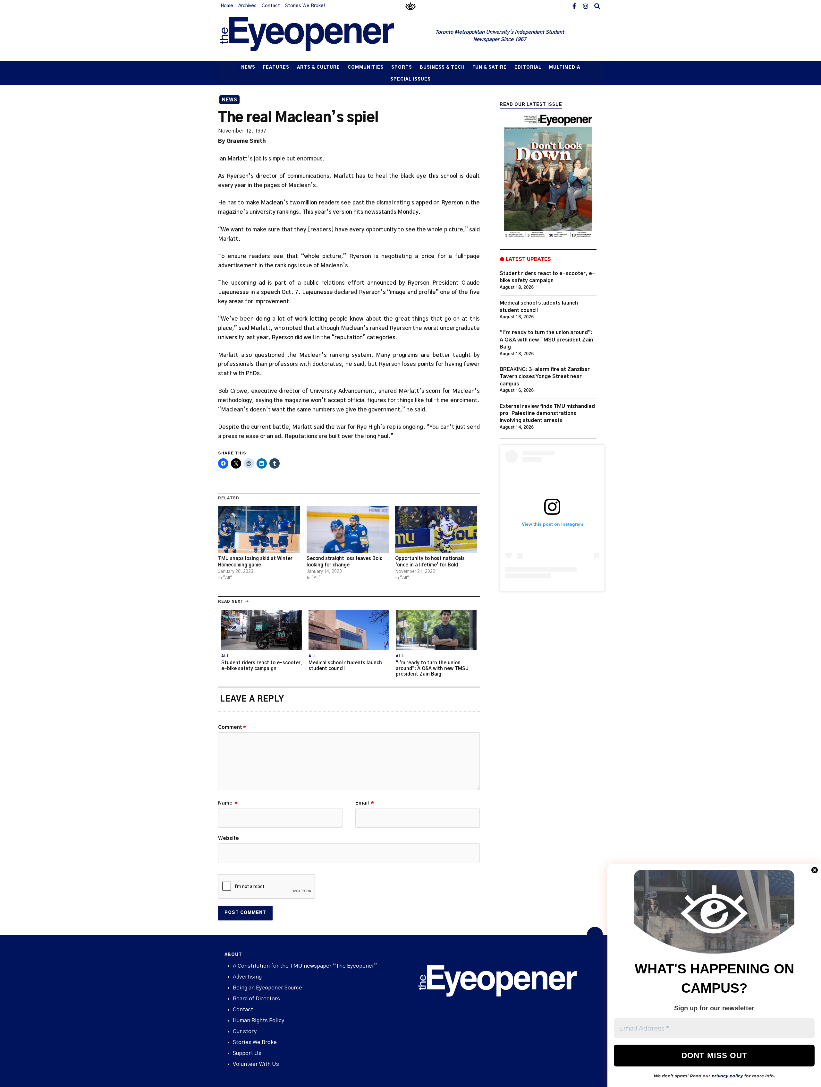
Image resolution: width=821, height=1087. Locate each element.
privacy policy (727, 1075)
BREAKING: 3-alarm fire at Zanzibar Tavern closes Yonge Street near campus (545, 376)
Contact (271, 6)
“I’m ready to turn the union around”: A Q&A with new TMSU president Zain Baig (546, 339)
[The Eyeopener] (319, 36)
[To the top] (595, 935)
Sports (401, 67)
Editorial (527, 67)
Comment (232, 727)
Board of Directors (256, 998)
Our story (245, 1031)
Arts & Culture (318, 67)
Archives (247, 6)
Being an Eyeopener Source (267, 987)
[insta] (585, 6)
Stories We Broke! (305, 6)
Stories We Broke (255, 1042)
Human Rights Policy (258, 1020)
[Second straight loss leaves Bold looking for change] (348, 529)
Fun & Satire (489, 67)
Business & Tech (442, 67)
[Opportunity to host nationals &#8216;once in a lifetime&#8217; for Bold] (436, 529)
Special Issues (410, 79)
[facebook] (574, 6)
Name (228, 803)
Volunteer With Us (256, 1064)
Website (228, 838)
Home (227, 6)
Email (364, 803)
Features (276, 67)
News (248, 67)
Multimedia (564, 67)
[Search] (597, 6)
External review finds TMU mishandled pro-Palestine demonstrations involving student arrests (547, 413)
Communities (366, 67)
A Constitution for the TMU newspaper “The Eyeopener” (305, 966)
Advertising (247, 976)
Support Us (247, 1053)
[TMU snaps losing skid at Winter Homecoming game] (259, 529)
